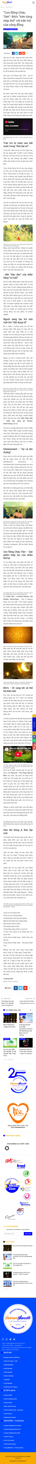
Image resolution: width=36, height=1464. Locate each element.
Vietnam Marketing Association (12, 1425)
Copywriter (7, 1379)
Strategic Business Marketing (11, 1357)
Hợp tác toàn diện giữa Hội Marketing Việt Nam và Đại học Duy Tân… (22, 1283)
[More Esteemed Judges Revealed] (10, 1018)
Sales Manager (8, 1372)
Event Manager (8, 1383)
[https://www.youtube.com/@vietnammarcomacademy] (34, 748)
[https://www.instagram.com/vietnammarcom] (34, 744)
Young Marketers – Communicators (13, 1447)
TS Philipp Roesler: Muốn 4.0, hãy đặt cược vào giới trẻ (7, 1003)
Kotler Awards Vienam (10, 1406)
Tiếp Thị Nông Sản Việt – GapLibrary (13, 1410)
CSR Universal (8, 1413)
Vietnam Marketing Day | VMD (12, 1433)
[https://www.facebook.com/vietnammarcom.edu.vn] (34, 737)
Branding (14, 29)
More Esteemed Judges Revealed (22, 1245)
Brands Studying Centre (10, 1399)
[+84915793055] (34, 733)
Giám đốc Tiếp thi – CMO (10, 1361)
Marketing (6, 1014)
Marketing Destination (10, 1417)
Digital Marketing (8, 1364)
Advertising (7, 29)
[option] (18, 1266)
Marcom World (8, 1395)
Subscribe (28, 1233)
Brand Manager (8, 1368)
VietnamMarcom (21, 1461)
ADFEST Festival (8, 1436)
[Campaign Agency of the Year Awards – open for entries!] (26, 1043)
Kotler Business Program (10, 1387)
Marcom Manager (9, 1376)
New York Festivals (9, 1440)
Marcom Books (8, 1402)
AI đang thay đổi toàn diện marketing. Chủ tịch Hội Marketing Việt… (22, 1256)
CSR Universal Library (10, 1444)
